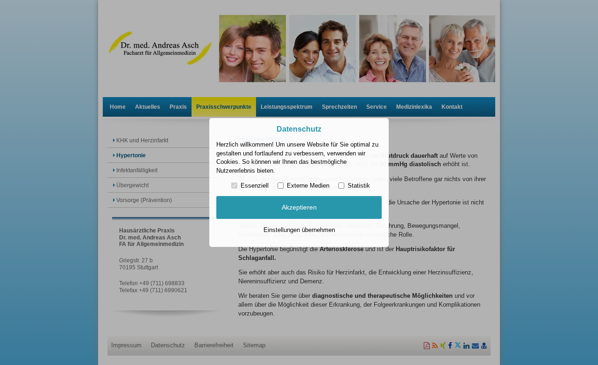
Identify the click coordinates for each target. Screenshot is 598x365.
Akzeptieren (299, 207)
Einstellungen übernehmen (299, 229)
